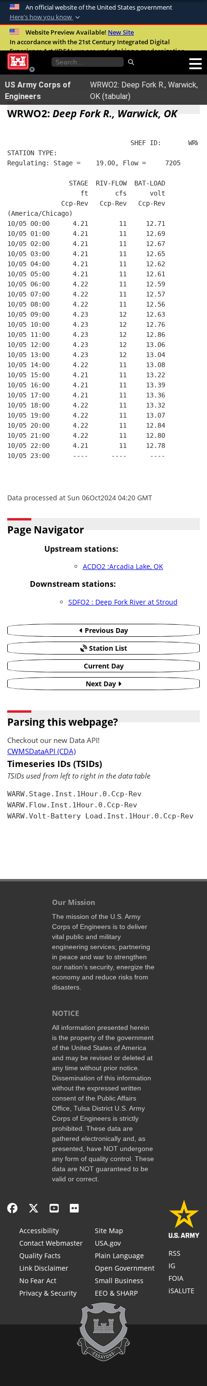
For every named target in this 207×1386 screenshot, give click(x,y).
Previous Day (105, 630)
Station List (107, 648)
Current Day (104, 665)
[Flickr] (74, 1208)
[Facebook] (12, 1208)
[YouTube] (54, 1208)
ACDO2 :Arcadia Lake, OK (123, 566)
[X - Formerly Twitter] (33, 1208)
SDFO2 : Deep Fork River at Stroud (123, 601)
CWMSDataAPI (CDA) (41, 751)
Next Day (102, 683)
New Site (121, 32)
